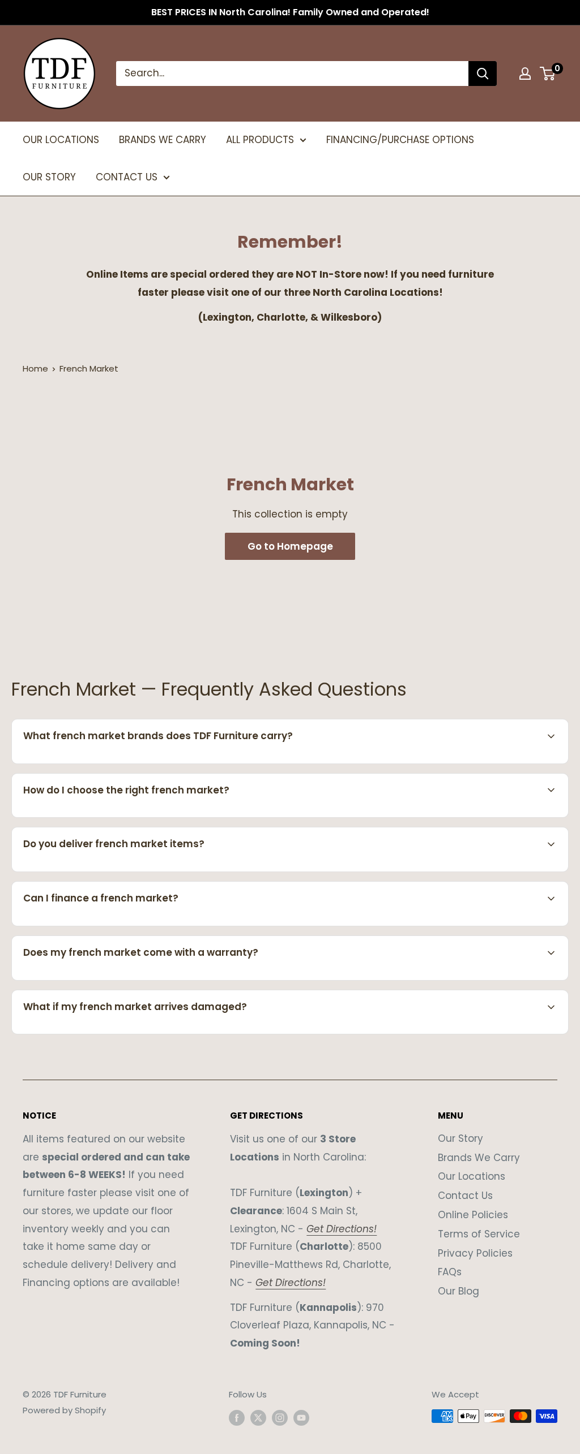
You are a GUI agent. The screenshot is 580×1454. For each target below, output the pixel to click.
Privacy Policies (475, 1253)
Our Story (460, 1138)
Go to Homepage (290, 546)
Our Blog (458, 1291)
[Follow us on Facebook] (237, 1417)
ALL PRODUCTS (260, 139)
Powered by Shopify (64, 1410)
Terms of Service (479, 1234)
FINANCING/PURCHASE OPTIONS (400, 139)
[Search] (482, 73)
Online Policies (473, 1215)
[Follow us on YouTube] (301, 1417)
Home (35, 368)
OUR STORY (49, 177)
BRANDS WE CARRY (162, 139)
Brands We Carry (479, 1157)
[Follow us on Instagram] (280, 1417)
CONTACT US (126, 177)
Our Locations (471, 1176)
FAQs (450, 1272)
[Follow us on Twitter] (258, 1417)
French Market (88, 368)
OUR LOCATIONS (61, 139)
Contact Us (465, 1195)
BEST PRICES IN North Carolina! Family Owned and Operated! (290, 12)
